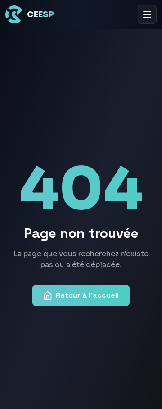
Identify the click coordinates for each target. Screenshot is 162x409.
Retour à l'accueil (87, 295)
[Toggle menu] (147, 14)
